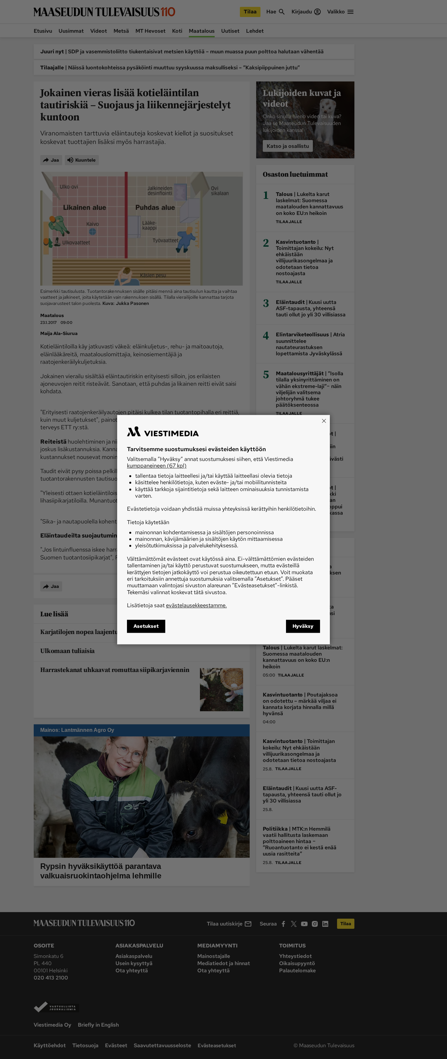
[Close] (324, 420)
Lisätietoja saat (177, 605)
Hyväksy (303, 626)
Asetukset (146, 626)
